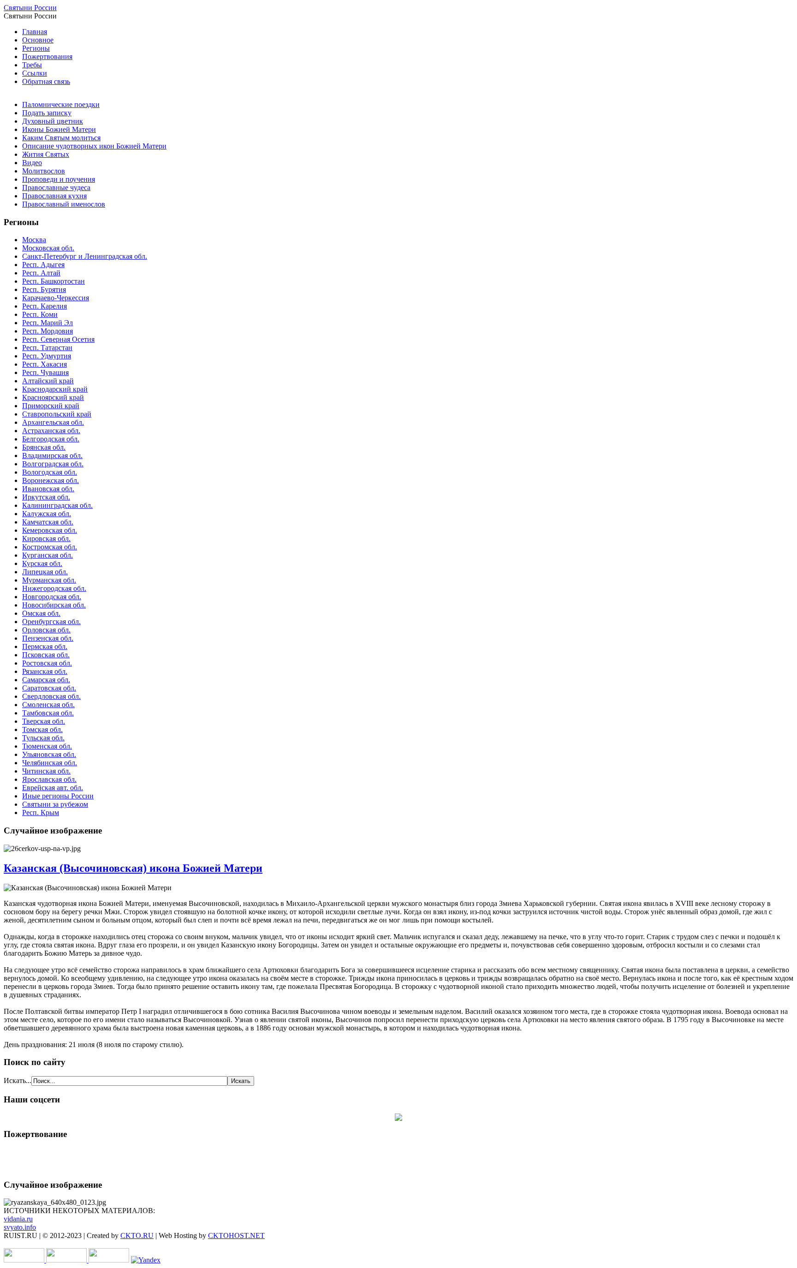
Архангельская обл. (53, 422)
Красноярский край (53, 397)
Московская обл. (48, 248)
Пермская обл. (44, 646)
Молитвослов (43, 171)
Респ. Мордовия (47, 331)
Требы (32, 65)
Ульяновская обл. (49, 754)
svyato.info (20, 1227)
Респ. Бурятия (44, 289)
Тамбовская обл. (48, 713)
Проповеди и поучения (58, 179)
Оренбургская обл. (51, 621)
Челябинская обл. (49, 763)
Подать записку (46, 113)
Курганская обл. (47, 555)
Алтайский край (48, 381)
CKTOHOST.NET (236, 1235)
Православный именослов (63, 204)
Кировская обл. (46, 538)
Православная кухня (54, 196)
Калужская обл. (46, 514)
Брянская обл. (43, 447)
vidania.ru (18, 1219)
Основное (38, 40)
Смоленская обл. (48, 704)
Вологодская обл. (49, 472)
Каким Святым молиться (61, 138)
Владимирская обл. (52, 455)
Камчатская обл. (47, 522)
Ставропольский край (56, 414)
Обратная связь (46, 81)
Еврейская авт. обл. (52, 788)
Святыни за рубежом (55, 804)
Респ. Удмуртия (46, 356)
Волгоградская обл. (52, 464)
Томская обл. (42, 729)
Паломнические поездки (61, 104)
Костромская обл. (49, 547)
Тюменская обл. (47, 746)
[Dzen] (398, 1118)
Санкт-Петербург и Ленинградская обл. (84, 256)
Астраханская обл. (51, 431)
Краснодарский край (55, 389)
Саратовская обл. (49, 688)
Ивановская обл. (48, 489)
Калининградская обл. (57, 505)
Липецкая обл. (45, 572)
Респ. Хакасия (44, 364)
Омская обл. (41, 613)
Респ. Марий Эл (47, 323)
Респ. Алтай (41, 273)
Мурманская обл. (49, 580)
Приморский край (50, 406)
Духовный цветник (52, 121)
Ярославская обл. (49, 779)
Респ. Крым (40, 812)
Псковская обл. (46, 655)
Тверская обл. (43, 721)
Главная (34, 32)
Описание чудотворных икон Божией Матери (94, 146)
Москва (34, 240)
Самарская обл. (46, 680)
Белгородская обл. (50, 439)
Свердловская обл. (51, 696)
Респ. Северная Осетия (58, 339)
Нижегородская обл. (54, 588)
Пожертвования (47, 56)
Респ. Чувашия (45, 372)
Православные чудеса (56, 187)
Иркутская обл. (46, 497)
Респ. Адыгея (43, 264)
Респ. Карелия (44, 306)
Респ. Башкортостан (53, 281)
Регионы (36, 48)
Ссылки (34, 73)
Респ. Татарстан (47, 347)
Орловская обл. (46, 630)
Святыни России (30, 8)
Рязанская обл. (44, 671)
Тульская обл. (43, 738)
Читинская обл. (46, 771)
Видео (32, 163)
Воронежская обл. (50, 480)
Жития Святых (45, 154)
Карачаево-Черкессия (55, 298)
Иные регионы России (58, 796)
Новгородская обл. (51, 597)
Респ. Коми (40, 314)
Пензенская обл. (47, 638)
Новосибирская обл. (54, 605)
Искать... (17, 1080)
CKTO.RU (137, 1235)
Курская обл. (42, 563)
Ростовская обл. (47, 663)
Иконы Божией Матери (59, 129)
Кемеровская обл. (49, 530)
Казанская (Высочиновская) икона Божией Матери (133, 868)
